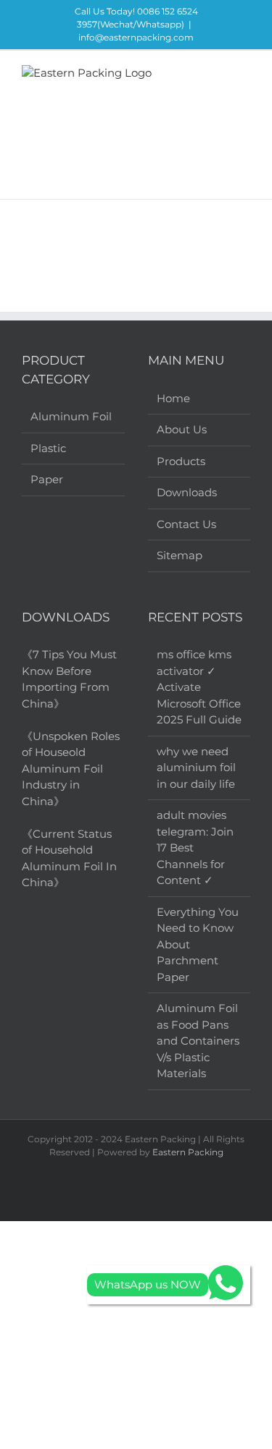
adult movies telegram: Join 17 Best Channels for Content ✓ (195, 847)
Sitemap (179, 555)
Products (181, 461)
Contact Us (186, 524)
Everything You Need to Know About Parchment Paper (198, 944)
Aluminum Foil (71, 416)
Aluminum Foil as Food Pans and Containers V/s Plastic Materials (198, 1040)
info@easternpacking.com (136, 37)
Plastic (48, 448)
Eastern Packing (187, 1152)
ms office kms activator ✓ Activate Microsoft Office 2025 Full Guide (199, 686)
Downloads (187, 492)
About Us (182, 429)
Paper (46, 479)
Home (173, 398)
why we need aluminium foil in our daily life (196, 767)
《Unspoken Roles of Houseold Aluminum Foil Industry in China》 (71, 768)
